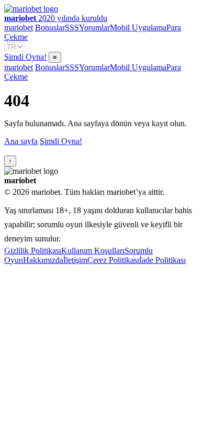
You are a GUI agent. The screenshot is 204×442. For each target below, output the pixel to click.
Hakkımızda (43, 260)
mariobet (18, 27)
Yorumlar (94, 27)
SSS (72, 27)
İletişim (75, 260)
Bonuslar (50, 27)
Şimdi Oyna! (25, 56)
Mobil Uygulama (138, 27)
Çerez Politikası (113, 260)
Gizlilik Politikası (32, 250)
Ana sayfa (21, 141)
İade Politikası (162, 260)
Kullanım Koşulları (92, 250)
